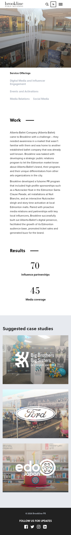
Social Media (41, 99)
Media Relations (20, 99)
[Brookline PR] (19, 4)
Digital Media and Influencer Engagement (27, 82)
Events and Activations (24, 91)
